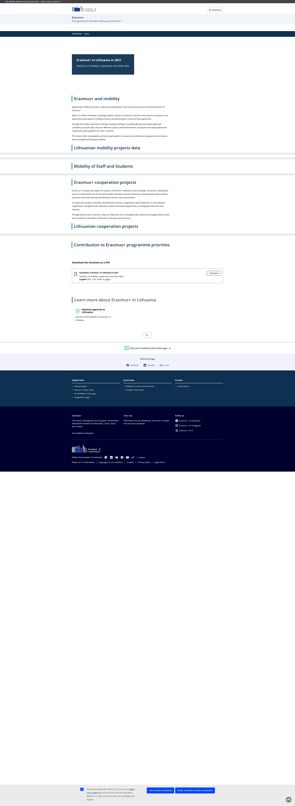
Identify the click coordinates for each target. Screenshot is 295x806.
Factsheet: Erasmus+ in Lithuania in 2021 (99, 272)
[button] (132, 365)
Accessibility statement (83, 433)
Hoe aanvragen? (80, 386)
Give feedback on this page (85, 393)
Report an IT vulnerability (83, 462)
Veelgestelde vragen (82, 397)
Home (86, 33)
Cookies (130, 462)
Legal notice (159, 462)
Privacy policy (144, 462)
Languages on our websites (110, 462)
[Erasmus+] (85, 8)
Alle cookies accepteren (160, 790)
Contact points (183, 386)
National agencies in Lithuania (93, 311)
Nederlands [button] (216, 10)
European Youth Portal (135, 390)
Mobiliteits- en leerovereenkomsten (140, 386)
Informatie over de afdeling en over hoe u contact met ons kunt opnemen (146, 422)
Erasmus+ (77, 416)
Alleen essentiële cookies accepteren (195, 790)
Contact (141, 457)
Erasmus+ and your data (84, 390)
